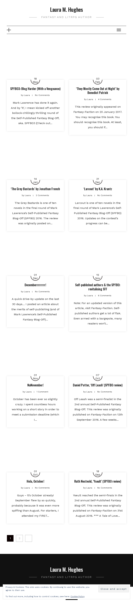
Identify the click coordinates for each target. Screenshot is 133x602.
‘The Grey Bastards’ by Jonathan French (35, 189)
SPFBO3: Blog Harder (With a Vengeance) (35, 88)
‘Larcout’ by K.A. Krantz (97, 189)
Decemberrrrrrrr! (35, 285)
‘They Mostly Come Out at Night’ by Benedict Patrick (97, 90)
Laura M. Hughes (66, 9)
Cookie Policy (77, 596)
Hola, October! (35, 481)
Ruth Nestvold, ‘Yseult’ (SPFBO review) (97, 481)
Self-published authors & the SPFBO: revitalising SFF (97, 287)
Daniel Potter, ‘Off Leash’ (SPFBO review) (97, 385)
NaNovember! (35, 385)
